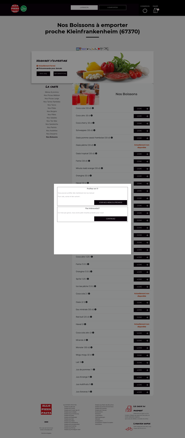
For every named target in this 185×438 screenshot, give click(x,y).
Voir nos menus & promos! (110, 202)
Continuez (110, 219)
